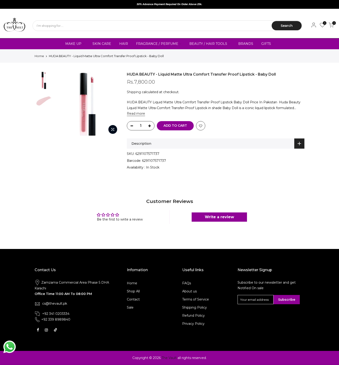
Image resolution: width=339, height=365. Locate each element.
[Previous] (63, 104)
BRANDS (245, 44)
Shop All (133, 291)
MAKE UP (73, 44)
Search (287, 26)
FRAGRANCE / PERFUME (157, 44)
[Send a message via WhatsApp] (9, 347)
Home (39, 56)
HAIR (123, 44)
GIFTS (266, 44)
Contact (133, 299)
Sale (130, 307)
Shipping (134, 92)
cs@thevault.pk (54, 303)
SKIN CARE (101, 44)
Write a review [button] (219, 217)
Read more (136, 113)
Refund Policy (193, 315)
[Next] (112, 104)
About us (189, 291)
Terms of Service (195, 299)
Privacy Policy (193, 324)
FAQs (186, 283)
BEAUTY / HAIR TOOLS (208, 44)
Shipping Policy (194, 307)
